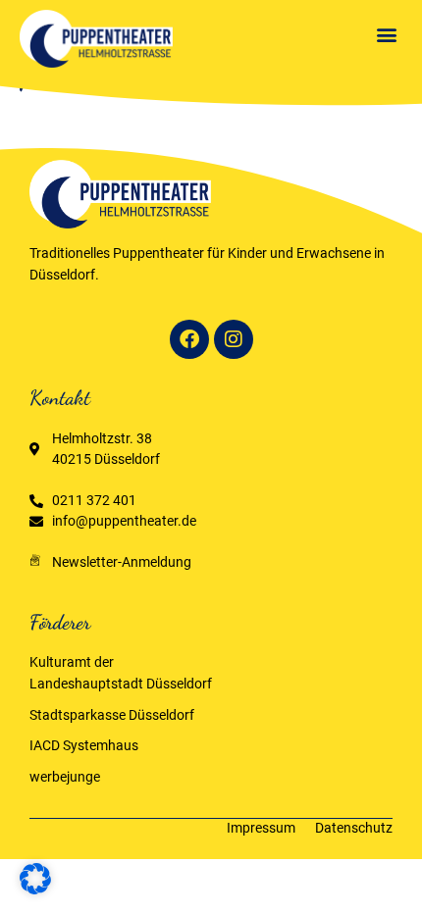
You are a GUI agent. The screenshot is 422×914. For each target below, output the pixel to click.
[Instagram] (233, 339)
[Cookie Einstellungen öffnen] (35, 890)
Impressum (261, 828)
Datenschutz (354, 828)
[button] (386, 34)
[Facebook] (189, 339)
